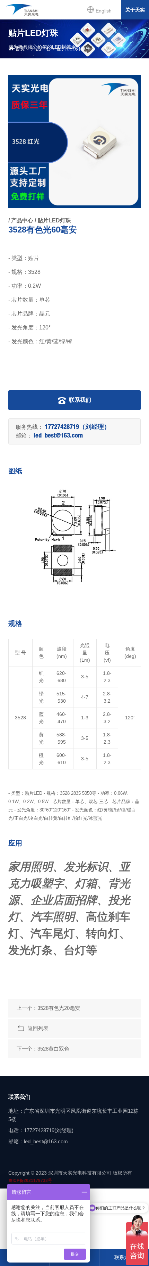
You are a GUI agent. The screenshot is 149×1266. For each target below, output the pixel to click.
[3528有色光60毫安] (74, 141)
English (103, 11)
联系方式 (124, 1257)
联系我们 (79, 400)
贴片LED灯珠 (71, 48)
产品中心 (41, 48)
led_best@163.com (58, 436)
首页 (19, 48)
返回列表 (37, 1028)
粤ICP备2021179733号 (30, 1180)
